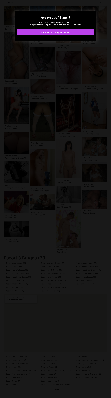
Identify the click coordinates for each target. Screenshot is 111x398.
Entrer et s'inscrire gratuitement (55, 32)
